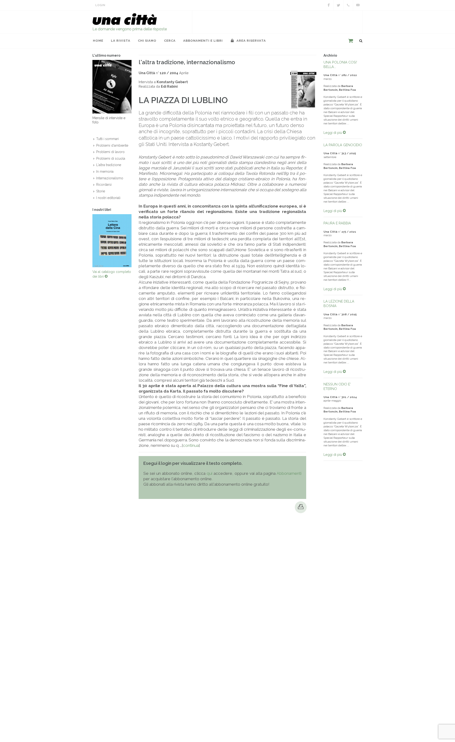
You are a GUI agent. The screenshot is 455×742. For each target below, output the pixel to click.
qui (209, 473)
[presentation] (88, 240)
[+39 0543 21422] (348, 5)
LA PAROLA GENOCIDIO (342, 145)
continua (191, 445)
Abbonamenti (289, 473)
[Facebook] (328, 5)
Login (100, 5)
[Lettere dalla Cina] (112, 240)
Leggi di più (333, 133)
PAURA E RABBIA (337, 223)
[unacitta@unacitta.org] (358, 5)
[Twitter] (338, 5)
